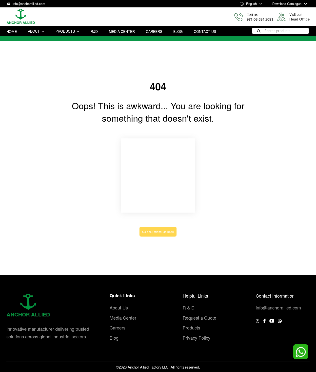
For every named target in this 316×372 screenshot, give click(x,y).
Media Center (122, 31)
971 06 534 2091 (260, 19)
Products (65, 31)
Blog (178, 31)
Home (11, 31)
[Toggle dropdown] (260, 3)
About (34, 31)
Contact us (205, 31)
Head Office (299, 19)
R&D (94, 31)
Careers (154, 31)
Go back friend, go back (158, 232)
